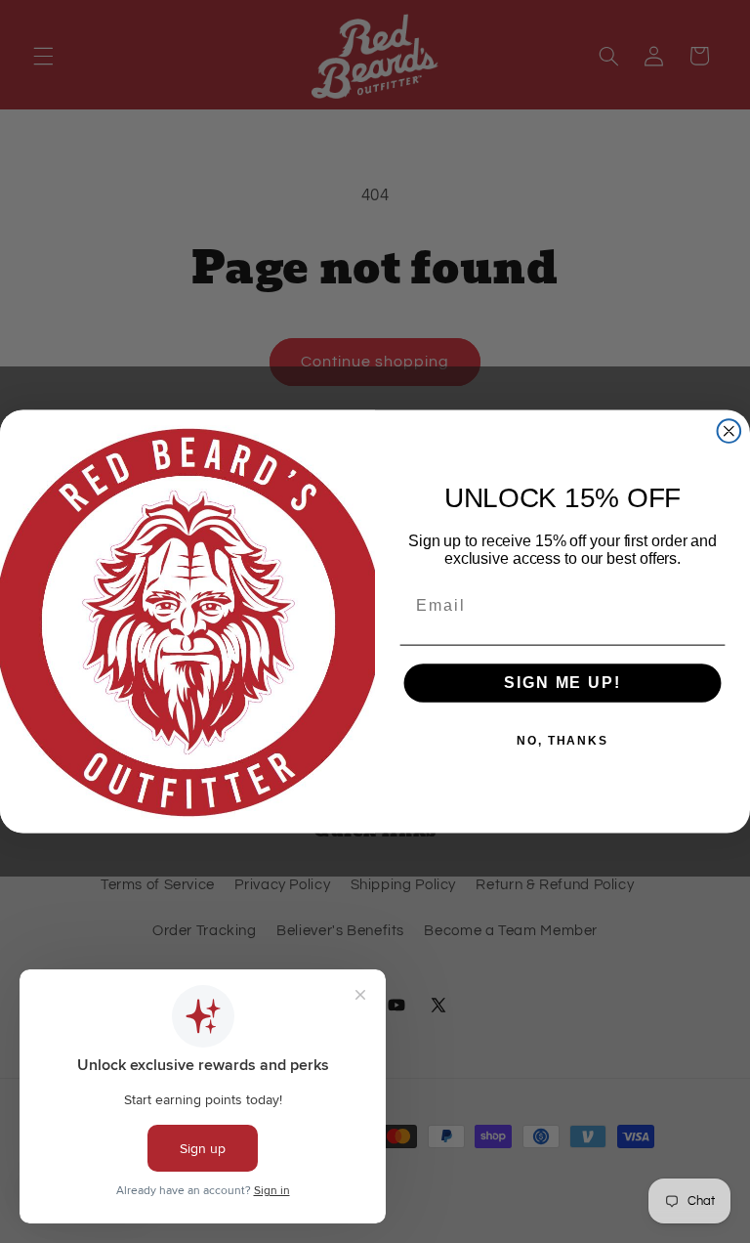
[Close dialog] (729, 431)
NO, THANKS (562, 742)
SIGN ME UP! (562, 683)
